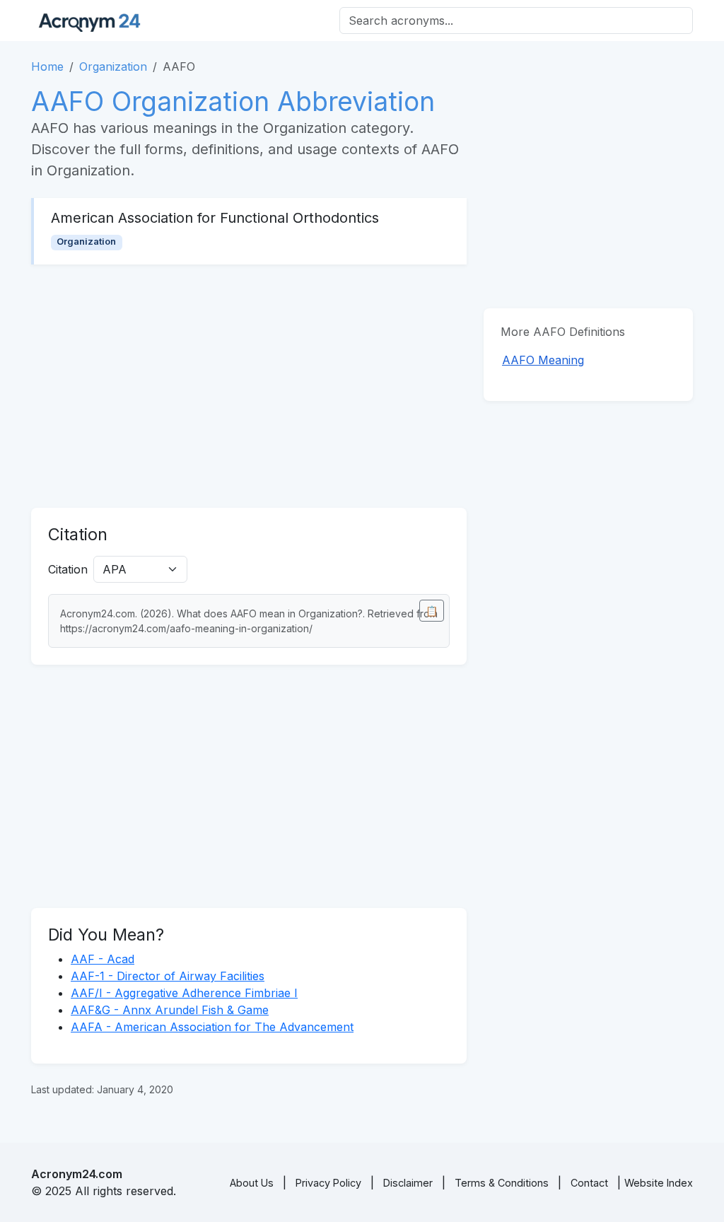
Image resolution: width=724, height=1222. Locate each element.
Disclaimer (408, 1183)
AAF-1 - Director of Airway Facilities (167, 976)
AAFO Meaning (543, 360)
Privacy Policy (328, 1183)
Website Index (658, 1183)
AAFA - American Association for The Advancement (212, 1027)
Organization (113, 66)
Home (47, 66)
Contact (589, 1183)
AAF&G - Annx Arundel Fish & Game (170, 1010)
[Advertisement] (249, 386)
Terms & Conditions (502, 1183)
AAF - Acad (102, 959)
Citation (68, 569)
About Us (252, 1183)
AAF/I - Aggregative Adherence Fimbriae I (184, 993)
